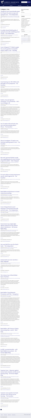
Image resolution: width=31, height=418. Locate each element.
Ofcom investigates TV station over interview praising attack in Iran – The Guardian (10, 142)
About (3, 5)
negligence (3, 212)
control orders (16, 194)
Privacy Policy (13, 414)
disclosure (2, 195)
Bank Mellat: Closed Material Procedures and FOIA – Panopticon (9, 293)
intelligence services (3, 35)
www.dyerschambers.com (6, 289)
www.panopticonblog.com (6, 325)
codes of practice (8, 128)
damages (13, 211)
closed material (13, 194)
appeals (8, 194)
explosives (16, 16)
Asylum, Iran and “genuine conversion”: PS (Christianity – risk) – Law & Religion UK (10, 101)
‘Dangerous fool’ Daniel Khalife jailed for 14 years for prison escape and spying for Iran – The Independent (10, 13)
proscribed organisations (17, 145)
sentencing (2, 163)
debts (7, 86)
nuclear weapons (12, 162)
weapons (2, 87)
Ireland (1, 212)
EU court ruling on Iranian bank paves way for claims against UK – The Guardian (10, 176)
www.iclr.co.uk (4, 346)
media (15, 128)
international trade (12, 86)
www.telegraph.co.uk (5, 171)
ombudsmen (2, 129)
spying (8, 35)
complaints (12, 128)
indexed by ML (4, 44)
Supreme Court (7, 263)
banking (8, 179)
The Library (11, 5)
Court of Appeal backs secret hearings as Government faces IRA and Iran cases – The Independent (9, 208)
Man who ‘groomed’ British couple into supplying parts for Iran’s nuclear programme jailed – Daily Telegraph (10, 159)
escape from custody (12, 16)
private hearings (18, 278)
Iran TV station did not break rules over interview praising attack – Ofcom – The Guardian (9, 125)
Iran (5, 35)
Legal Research (19, 5)
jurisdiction (14, 333)
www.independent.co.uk (6, 220)
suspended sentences (5, 163)
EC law (13, 179)
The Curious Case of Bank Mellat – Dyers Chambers (9, 276)
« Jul (21, 43)
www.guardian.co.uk (5, 188)
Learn (27, 5)
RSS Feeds (9, 414)
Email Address (22, 12)
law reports (17, 333)
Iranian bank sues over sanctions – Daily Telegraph (9, 260)
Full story (2, 185)
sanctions (18, 86)
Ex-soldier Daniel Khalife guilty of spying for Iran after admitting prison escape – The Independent (10, 31)
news (7, 35)
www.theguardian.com (5, 96)
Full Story (2, 39)
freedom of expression (12, 230)
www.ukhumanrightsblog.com (6, 203)
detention (9, 86)
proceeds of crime (16, 162)
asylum (8, 104)
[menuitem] (3, 5)
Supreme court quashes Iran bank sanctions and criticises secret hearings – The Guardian (9, 394)
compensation (11, 179)
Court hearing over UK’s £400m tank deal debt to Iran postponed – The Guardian (10, 83)
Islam (13, 104)
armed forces (8, 16)
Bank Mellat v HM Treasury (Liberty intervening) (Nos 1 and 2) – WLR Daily (9, 330)
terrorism (5, 129)
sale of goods (7, 248)
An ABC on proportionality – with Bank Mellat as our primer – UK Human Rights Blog (9, 351)
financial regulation (5, 195)
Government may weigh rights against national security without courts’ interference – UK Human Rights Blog (9, 226)
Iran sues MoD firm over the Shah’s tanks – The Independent (9, 245)
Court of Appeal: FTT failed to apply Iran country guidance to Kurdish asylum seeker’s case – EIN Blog (10, 48)
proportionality (17, 354)
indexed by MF (4, 27)
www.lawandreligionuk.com (6, 120)
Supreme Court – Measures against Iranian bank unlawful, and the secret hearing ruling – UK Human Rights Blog (10, 373)
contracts (11, 247)
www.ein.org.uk (5, 78)
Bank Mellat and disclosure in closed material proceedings (10, 192)
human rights (15, 211)
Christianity (10, 104)
